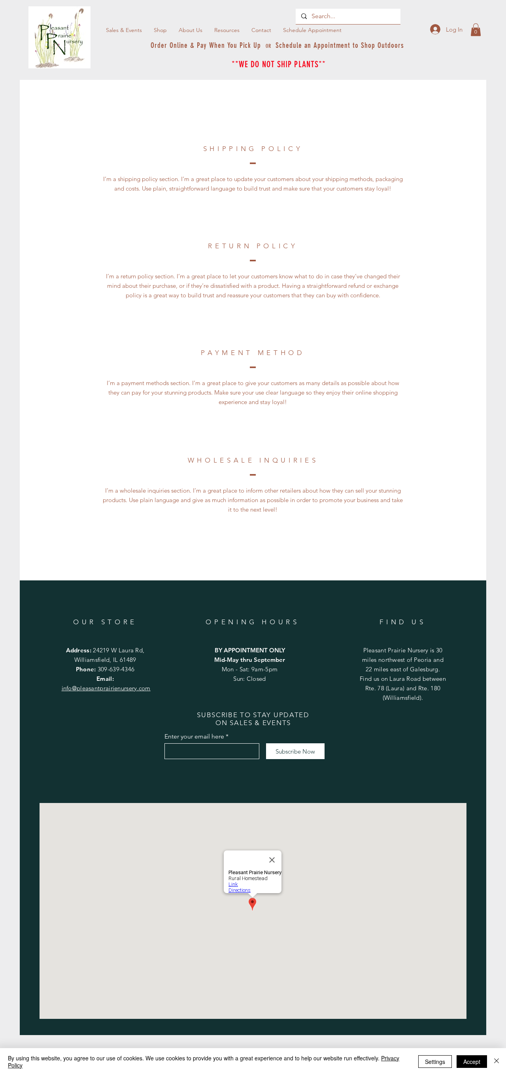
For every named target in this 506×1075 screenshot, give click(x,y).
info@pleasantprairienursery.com (106, 688)
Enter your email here (194, 736)
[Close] (496, 1061)
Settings (435, 1062)
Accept (471, 1062)
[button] (226, 30)
